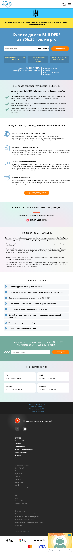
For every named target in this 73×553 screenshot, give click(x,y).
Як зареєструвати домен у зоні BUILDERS (25, 286)
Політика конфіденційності (24, 519)
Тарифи (17, 485)
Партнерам (18, 474)
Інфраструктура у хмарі (24, 449)
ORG (41, 375)
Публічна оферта (20, 511)
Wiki (16, 495)
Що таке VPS (19, 501)
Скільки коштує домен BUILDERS (22, 328)
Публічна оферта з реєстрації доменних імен (30, 514)
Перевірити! (60, 48)
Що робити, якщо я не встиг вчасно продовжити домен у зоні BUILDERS (34, 316)
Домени (18, 455)
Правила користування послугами (27, 517)
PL (7, 375)
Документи (18, 525)
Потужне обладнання (36, 411)
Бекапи (17, 458)
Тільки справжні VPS (36, 409)
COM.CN (9, 386)
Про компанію (20, 471)
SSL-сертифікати (21, 452)
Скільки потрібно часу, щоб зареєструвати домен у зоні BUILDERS (36, 292)
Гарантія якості (36, 407)
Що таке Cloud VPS (21, 504)
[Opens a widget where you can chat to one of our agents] (60, 542)
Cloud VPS (18, 444)
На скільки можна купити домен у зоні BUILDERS (29, 298)
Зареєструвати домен (36, 193)
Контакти (18, 479)
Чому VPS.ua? (19, 468)
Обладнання (19, 482)
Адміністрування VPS (22, 488)
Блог (16, 498)
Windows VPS (19, 441)
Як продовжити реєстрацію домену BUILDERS (27, 309)
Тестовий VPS (20, 446)
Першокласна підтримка (36, 404)
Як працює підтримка (22, 465)
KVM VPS (18, 438)
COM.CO (42, 386)
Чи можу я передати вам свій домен (23, 323)
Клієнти (17, 476)
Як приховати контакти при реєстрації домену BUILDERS (32, 303)
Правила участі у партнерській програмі (29, 522)
